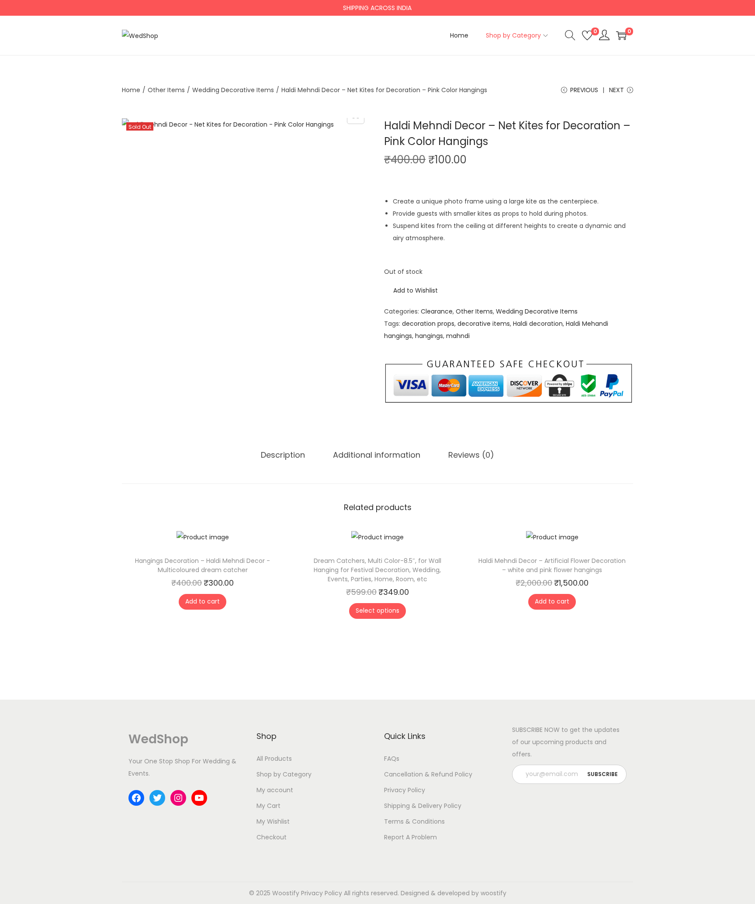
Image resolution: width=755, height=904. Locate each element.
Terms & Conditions (414, 821)
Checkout (271, 837)
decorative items (483, 323)
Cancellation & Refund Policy (428, 774)
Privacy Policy (404, 790)
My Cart (268, 805)
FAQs (391, 758)
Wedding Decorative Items (233, 90)
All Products (274, 758)
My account (274, 790)
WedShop (158, 739)
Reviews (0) (471, 454)
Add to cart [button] (202, 601)
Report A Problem (410, 837)
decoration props (428, 323)
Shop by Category (284, 774)
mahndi (458, 335)
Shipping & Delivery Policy (422, 805)
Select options (377, 610)
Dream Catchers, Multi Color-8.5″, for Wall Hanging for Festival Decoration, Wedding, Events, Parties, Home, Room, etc (377, 569)
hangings (429, 335)
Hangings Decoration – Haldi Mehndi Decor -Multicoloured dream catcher (202, 565)
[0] (587, 35)
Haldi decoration (538, 323)
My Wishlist (273, 821)
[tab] (283, 455)
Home (131, 90)
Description (283, 454)
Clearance (437, 311)
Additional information (376, 454)
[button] (411, 290)
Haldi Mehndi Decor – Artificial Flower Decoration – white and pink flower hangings (552, 565)
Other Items (166, 90)
